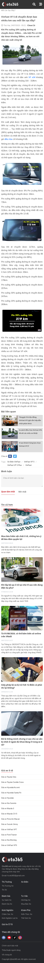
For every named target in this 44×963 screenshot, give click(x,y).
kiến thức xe (26, 914)
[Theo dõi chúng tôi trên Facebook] (4, 937)
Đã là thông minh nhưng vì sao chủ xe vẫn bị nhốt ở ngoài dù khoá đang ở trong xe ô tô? (22, 742)
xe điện (24, 882)
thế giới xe (26, 918)
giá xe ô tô (7, 924)
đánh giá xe (7, 904)
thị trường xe (7, 886)
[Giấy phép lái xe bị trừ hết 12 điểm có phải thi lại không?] (22, 669)
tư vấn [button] (24, 896)
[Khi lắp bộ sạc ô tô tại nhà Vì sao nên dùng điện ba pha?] (22, 569)
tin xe (4, 890)
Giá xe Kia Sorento (8, 803)
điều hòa (8, 139)
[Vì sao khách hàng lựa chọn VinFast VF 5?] (10, 446)
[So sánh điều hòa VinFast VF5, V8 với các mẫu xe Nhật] (10, 433)
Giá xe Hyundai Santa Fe (11, 793)
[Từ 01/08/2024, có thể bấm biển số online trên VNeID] (22, 618)
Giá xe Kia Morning (8, 840)
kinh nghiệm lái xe (10, 918)
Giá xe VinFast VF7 (9, 829)
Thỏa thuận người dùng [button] (11, 950)
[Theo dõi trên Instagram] (20, 937)
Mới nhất (22, 492)
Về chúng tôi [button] (7, 955)
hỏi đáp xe (25, 900)
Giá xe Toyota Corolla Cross (12, 782)
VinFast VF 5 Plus (14, 465)
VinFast (28, 465)
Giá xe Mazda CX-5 (9, 814)
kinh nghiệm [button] (7, 910)
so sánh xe (6, 900)
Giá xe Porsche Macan (10, 819)
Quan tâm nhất (8, 492)
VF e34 (31, 77)
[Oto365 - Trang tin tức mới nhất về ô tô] (11, 4)
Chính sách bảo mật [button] (10, 946)
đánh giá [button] (6, 896)
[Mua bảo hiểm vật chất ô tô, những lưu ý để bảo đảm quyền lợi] (22, 521)
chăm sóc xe (7, 914)
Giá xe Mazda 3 (7, 808)
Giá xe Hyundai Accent (10, 787)
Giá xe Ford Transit (8, 835)
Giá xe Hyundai (7, 798)
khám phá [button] (25, 910)
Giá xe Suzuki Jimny (9, 824)
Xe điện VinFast (13, 462)
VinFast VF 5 (29, 462)
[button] (36, 4)
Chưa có (31, 25)
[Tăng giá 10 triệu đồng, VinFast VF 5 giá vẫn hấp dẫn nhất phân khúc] (10, 421)
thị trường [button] (7, 882)
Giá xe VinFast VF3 (9, 845)
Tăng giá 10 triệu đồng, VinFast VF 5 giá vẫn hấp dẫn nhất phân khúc (30, 420)
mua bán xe (26, 904)
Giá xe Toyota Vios (8, 777)
